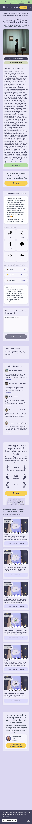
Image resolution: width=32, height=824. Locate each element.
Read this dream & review (16, 543)
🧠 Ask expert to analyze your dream (16, 745)
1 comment (8, 379)
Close (28, 820)
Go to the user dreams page (11, 514)
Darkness (23, 13)
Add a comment (16, 337)
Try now (23, 7)
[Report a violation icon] (22, 68)
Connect (21, 3)
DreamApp (5, 13)
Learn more (5, 817)
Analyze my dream (17, 58)
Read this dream (16, 575)
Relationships (14, 13)
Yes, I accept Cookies (9, 820)
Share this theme (17, 62)
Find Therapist (16, 165)
